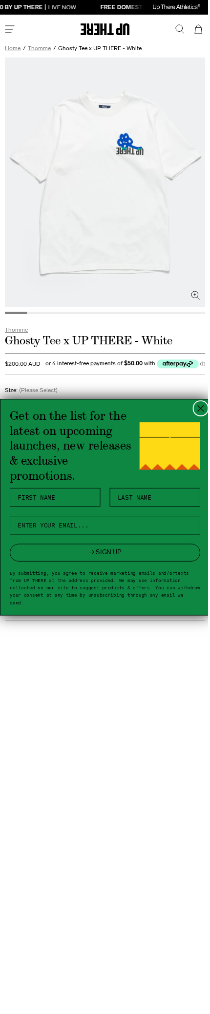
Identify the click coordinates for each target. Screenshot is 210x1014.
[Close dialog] (197, 408)
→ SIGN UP (101, 552)
